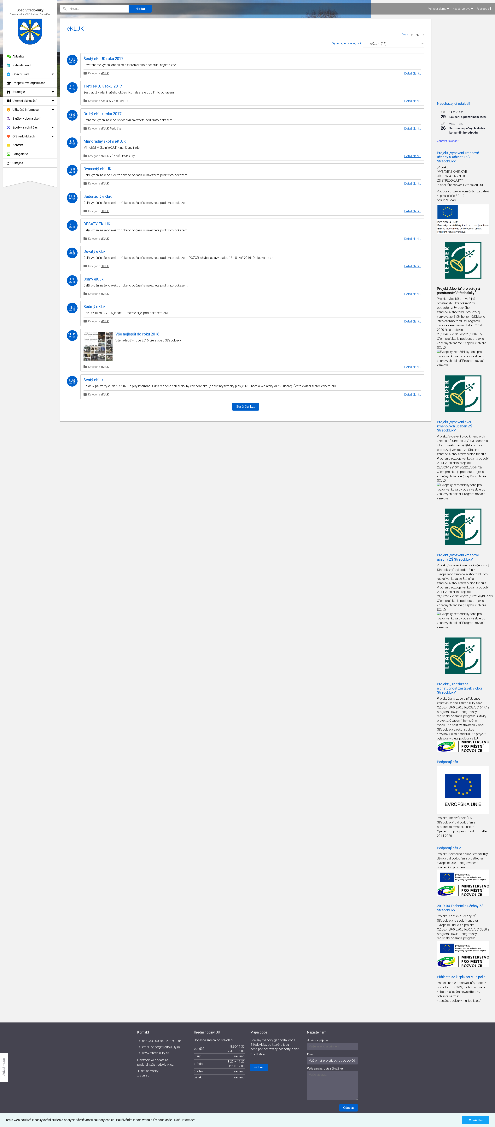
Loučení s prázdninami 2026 (467, 117)
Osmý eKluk (93, 279)
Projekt (442, 299)
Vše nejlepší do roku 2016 (137, 334)
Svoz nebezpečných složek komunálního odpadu (467, 130)
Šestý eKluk (93, 379)
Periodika (115, 128)
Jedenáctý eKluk (98, 196)
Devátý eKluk (95, 251)
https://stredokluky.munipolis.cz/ (458, 1001)
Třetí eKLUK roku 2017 (103, 86)
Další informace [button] (184, 1120)
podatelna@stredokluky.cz (155, 1064)
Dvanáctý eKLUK (97, 168)
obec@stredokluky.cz (165, 1047)
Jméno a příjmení (318, 1040)
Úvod (404, 35)
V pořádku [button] (476, 1120)
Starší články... (245, 406)
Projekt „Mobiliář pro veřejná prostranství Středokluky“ (458, 290)
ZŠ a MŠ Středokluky (122, 156)
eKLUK (105, 73)
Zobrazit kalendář (447, 141)
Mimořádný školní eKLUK (105, 141)
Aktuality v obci (110, 100)
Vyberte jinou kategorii (346, 43)
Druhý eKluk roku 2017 (102, 113)
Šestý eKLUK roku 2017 (103, 58)
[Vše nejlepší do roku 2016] (98, 346)
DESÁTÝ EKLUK (97, 224)
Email (310, 1054)
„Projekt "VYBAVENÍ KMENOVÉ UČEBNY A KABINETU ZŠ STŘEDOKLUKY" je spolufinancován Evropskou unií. (460, 176)
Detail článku (412, 73)
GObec (259, 1067)
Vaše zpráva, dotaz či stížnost (325, 1068)
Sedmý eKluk (95, 306)
